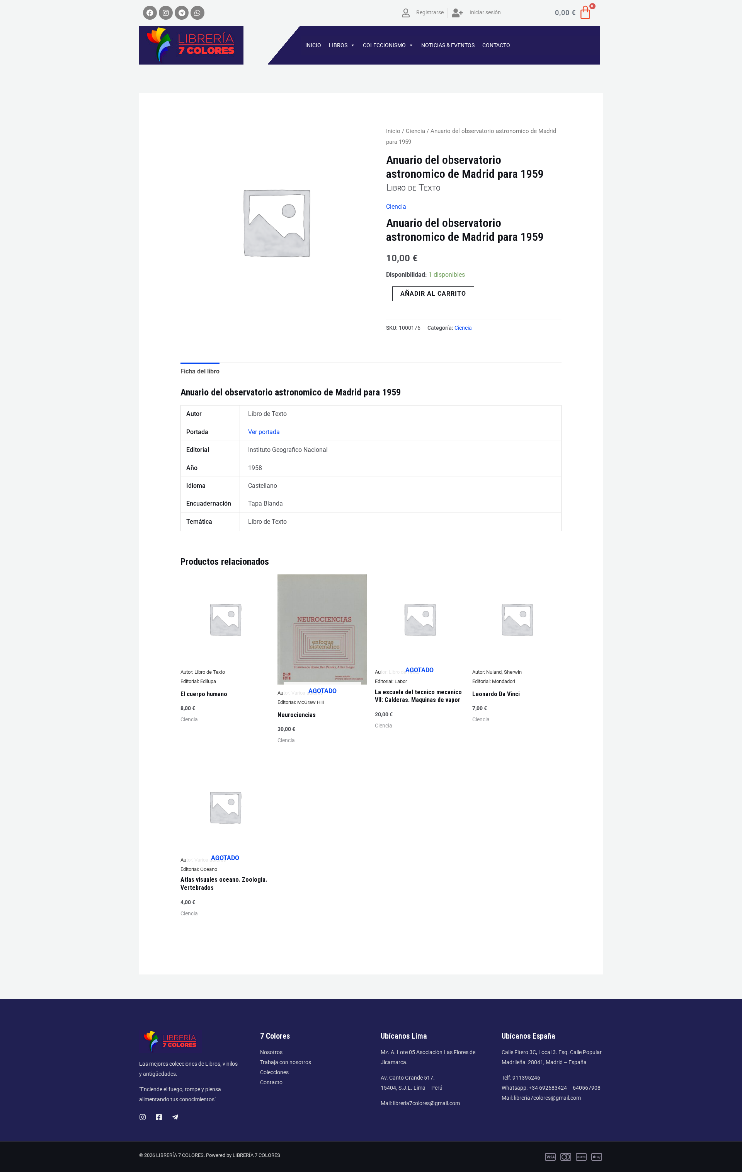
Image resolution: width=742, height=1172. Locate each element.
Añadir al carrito (433, 293)
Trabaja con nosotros (285, 1062)
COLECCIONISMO (384, 45)
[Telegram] (175, 1117)
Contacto (271, 1082)
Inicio (393, 131)
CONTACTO (496, 45)
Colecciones (274, 1072)
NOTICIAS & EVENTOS (448, 45)
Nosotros (271, 1052)
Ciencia (415, 131)
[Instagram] (142, 1117)
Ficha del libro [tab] (200, 371)
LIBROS (338, 45)
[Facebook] (158, 1117)
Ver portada (264, 432)
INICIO (313, 45)
